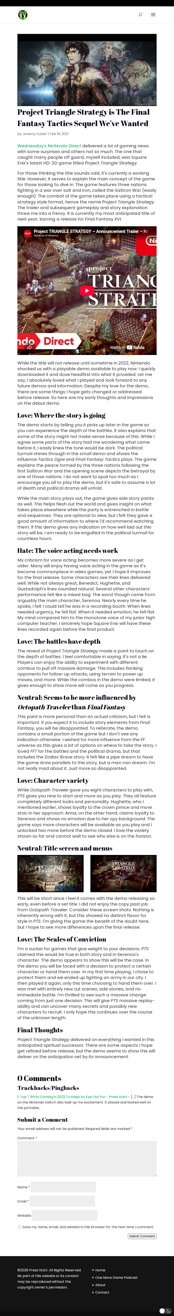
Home (100, 1270)
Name (23, 1187)
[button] (165, 1311)
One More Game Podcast (116, 1277)
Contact (102, 1292)
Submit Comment (142, 1236)
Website (24, 1215)
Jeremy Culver (34, 133)
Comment (27, 1138)
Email (23, 1201)
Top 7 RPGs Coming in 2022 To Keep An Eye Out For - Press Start (73, 1096)
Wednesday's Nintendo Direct (49, 146)
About (100, 1285)
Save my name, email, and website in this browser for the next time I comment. (88, 1227)
